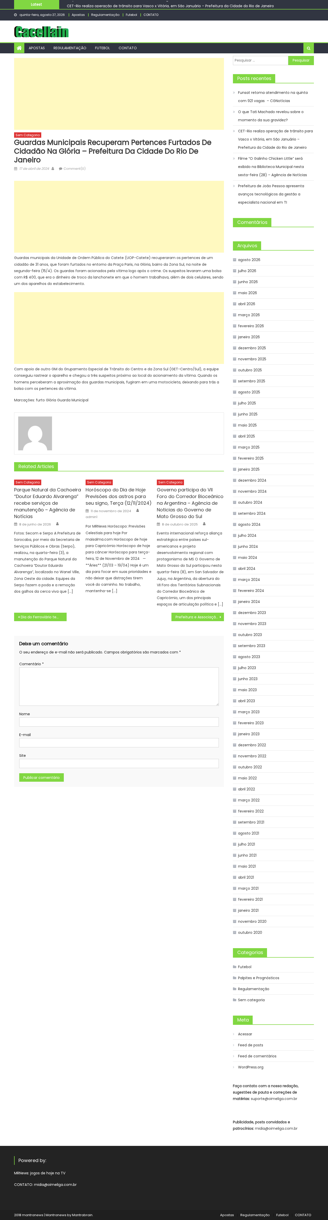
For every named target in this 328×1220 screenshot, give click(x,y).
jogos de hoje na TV (47, 1173)
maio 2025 (247, 425)
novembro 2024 (252, 491)
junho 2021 (247, 855)
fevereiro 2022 (251, 811)
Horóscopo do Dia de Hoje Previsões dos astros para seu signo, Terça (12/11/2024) (119, 496)
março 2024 (249, 579)
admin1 (91, 517)
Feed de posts (250, 1045)
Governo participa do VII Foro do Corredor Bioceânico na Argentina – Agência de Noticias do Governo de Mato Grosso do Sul (190, 503)
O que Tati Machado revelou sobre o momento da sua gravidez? (271, 116)
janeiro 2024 (249, 601)
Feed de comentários (257, 1056)
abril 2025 (246, 436)
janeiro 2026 (249, 337)
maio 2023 (247, 689)
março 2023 (249, 712)
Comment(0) (75, 168)
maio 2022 (247, 778)
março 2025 (249, 447)
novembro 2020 (252, 921)
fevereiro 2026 (251, 326)
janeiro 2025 (249, 469)
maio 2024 (247, 557)
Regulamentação (105, 15)
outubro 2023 (250, 634)
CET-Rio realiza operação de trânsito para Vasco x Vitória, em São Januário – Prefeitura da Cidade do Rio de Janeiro (170, 4)
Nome (24, 714)
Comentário (31, 664)
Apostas (78, 15)
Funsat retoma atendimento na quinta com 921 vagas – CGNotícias (273, 96)
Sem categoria (28, 135)
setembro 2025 (251, 381)
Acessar (245, 1034)
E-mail (25, 734)
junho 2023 (248, 678)
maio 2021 (247, 866)
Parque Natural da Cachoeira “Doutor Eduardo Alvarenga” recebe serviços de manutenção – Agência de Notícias (47, 503)
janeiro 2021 (248, 910)
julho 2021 (246, 844)
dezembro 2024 (252, 480)
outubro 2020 (250, 932)
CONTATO (151, 15)
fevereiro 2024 (251, 590)
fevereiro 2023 (251, 723)
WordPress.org (250, 1067)
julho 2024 (247, 535)
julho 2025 (247, 403)
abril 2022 (246, 789)
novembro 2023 (252, 623)
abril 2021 (246, 877)
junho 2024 (248, 546)
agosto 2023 (249, 656)
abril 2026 (246, 303)
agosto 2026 (249, 259)
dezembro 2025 (252, 348)
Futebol (131, 15)
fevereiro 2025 (251, 458)
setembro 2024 (252, 513)
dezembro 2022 (252, 745)
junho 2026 (248, 281)
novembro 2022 (252, 756)
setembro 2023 (251, 645)
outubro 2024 (250, 502)
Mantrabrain (82, 1215)
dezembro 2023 (252, 612)
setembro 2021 (251, 822)
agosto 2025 (249, 392)
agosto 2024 (249, 524)
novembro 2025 (252, 359)
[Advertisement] (119, 94)
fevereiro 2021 (250, 899)
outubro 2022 (250, 767)
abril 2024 (246, 568)
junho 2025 (248, 414)
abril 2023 (246, 700)
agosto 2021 (248, 833)
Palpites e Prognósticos (258, 977)
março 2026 (249, 315)
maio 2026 (247, 292)
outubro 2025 (250, 370)
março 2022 (249, 800)
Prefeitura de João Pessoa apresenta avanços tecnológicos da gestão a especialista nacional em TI (271, 194)
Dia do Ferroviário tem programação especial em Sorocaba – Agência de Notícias (44, 617)
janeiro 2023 (249, 734)
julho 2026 (247, 270)
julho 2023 (247, 667)
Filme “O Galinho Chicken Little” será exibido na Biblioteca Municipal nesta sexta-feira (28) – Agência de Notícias (272, 166)
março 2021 (248, 888)
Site (22, 755)
